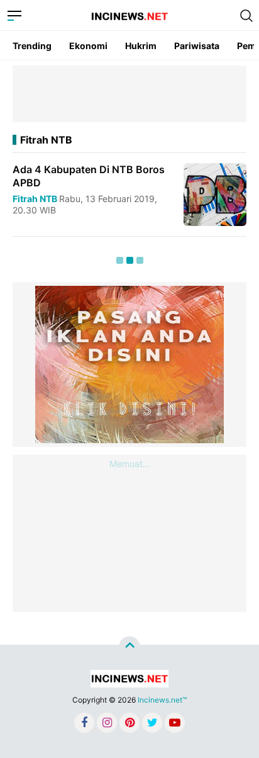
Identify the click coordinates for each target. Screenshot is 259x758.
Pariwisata (196, 45)
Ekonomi (88, 45)
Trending (32, 45)
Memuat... (129, 463)
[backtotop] (129, 647)
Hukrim (141, 45)
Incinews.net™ (162, 699)
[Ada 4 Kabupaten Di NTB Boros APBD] (215, 193)
